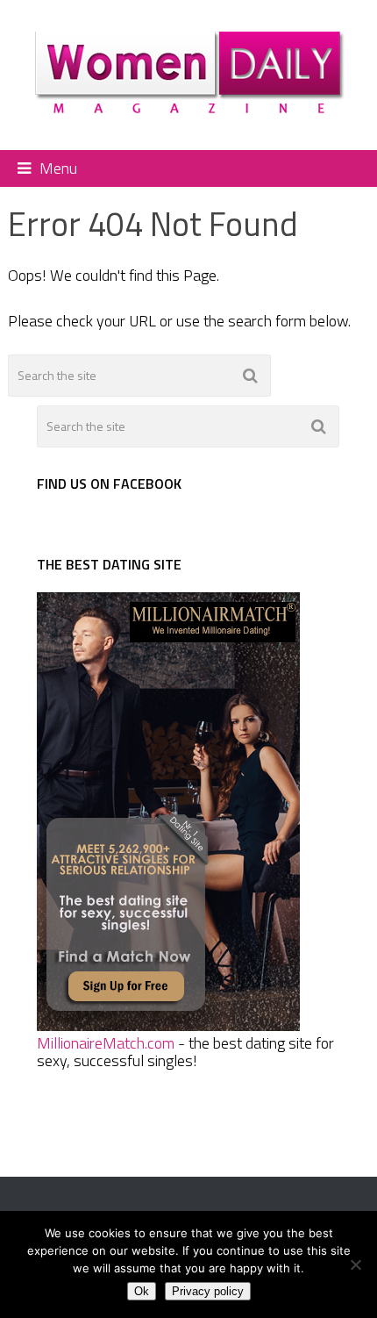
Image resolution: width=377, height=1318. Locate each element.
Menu (58, 168)
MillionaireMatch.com (105, 1043)
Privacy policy (208, 1291)
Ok (141, 1291)
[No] (355, 1264)
